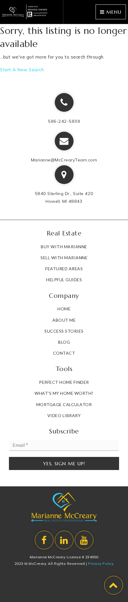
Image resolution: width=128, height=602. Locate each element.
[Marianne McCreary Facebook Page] (44, 540)
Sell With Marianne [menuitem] (64, 257)
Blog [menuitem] (64, 342)
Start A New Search (22, 70)
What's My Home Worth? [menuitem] (64, 393)
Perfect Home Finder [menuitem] (64, 382)
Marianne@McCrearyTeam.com (64, 160)
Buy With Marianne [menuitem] (64, 246)
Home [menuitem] (64, 308)
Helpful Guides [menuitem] (64, 279)
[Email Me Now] (64, 141)
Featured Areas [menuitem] (64, 268)
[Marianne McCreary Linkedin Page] (64, 540)
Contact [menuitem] (64, 353)
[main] (64, 49)
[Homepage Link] (25, 11)
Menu (112, 12)
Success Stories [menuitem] (64, 331)
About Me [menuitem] (64, 320)
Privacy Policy (100, 563)
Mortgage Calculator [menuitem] (64, 404)
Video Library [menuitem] (64, 415)
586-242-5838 (64, 121)
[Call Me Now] (64, 102)
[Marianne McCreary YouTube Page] (84, 540)
